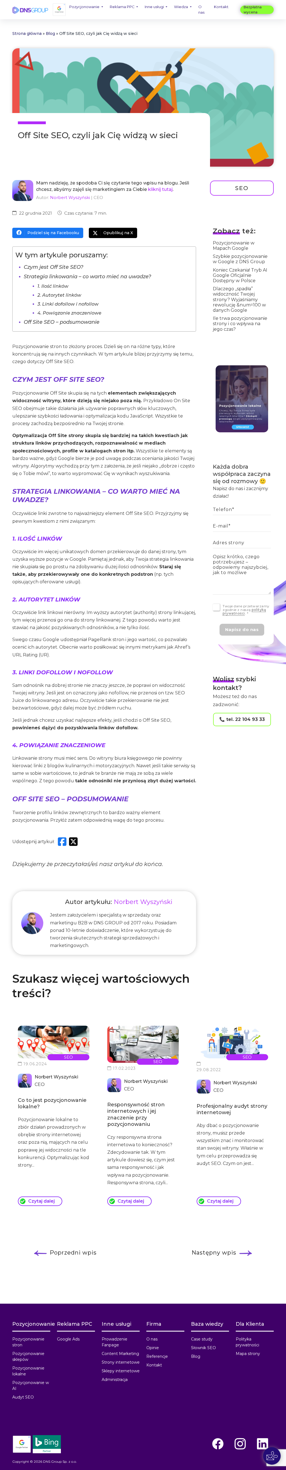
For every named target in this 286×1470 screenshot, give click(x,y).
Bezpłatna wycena (253, 10)
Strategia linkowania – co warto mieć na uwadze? (87, 277)
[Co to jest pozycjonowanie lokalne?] (53, 1042)
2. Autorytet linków (59, 295)
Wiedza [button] (181, 6)
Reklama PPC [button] (122, 6)
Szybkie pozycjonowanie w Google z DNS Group (240, 259)
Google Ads (68, 1339)
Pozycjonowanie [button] (84, 6)
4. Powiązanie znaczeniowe (69, 313)
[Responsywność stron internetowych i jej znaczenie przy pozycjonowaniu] (143, 1044)
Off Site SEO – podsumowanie (61, 322)
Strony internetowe (121, 1362)
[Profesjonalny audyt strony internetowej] (232, 1042)
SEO (242, 188)
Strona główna (27, 33)
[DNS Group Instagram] (240, 1444)
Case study (202, 1339)
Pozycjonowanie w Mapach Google (233, 245)
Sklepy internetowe (121, 1370)
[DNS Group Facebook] (217, 1444)
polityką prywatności (244, 611)
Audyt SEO (23, 1397)
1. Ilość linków (52, 286)
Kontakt (221, 6)
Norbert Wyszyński (70, 197)
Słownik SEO (203, 1347)
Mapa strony (248, 1353)
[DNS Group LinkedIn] (262, 1444)
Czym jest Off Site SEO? (53, 267)
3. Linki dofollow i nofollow (68, 304)
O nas (201, 9)
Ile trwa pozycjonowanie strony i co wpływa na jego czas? (240, 324)
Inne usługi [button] (155, 6)
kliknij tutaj (160, 189)
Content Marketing (120, 1353)
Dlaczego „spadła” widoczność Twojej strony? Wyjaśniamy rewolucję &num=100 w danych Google (239, 299)
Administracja (115, 1379)
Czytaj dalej (41, 1201)
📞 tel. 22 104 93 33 (242, 719)
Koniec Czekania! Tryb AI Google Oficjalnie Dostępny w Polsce (240, 275)
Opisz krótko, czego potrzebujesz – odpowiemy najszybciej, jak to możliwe (240, 564)
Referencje (157, 1356)
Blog (50, 33)
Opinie (152, 1347)
